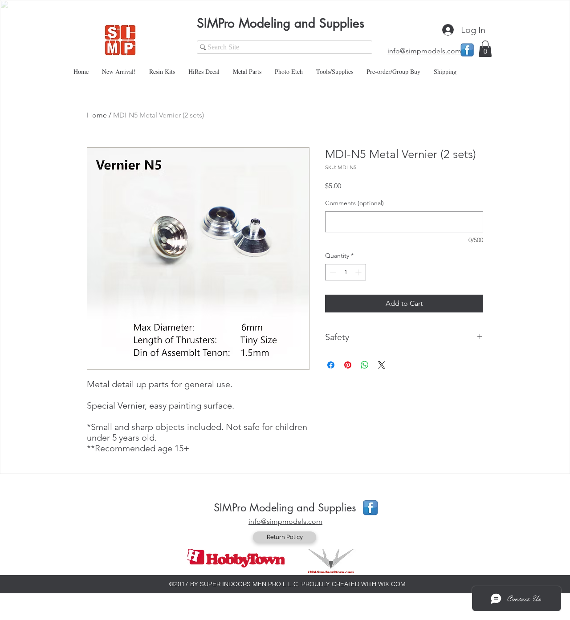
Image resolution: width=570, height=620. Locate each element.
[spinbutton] (346, 272)
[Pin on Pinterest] (347, 365)
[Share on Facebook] (331, 365)
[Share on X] (381, 365)
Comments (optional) (354, 203)
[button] (485, 49)
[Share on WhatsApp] (364, 365)
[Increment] (359, 272)
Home (97, 115)
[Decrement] (332, 272)
